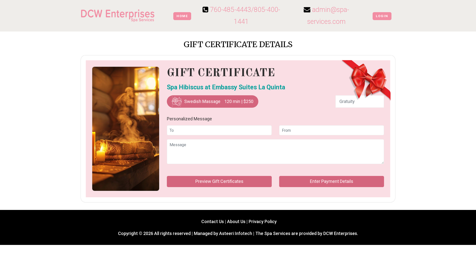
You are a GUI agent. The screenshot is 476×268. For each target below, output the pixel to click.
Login (382, 16)
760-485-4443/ (232, 10)
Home (182, 16)
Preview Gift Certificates (219, 181)
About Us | (238, 221)
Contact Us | (213, 221)
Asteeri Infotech (235, 233)
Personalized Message (189, 118)
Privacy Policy (263, 221)
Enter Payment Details (331, 181)
